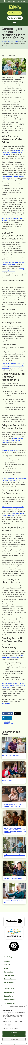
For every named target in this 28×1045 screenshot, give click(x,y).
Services (7, 965)
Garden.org (6, 703)
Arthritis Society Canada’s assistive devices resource (12, 440)
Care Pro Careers (10, 979)
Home (4, 41)
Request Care (8, 972)
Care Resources (12, 41)
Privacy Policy (9, 992)
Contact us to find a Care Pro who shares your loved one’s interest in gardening (13, 685)
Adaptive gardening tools (10, 450)
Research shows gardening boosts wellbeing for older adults (12, 152)
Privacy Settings (9, 999)
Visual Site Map (9, 982)
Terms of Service (9, 1003)
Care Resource (9, 975)
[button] (15, 23)
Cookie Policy (9, 996)
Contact (7, 961)
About (6, 968)
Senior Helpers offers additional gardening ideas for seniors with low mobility (13, 366)
